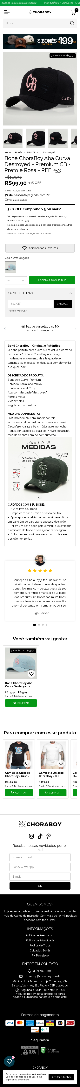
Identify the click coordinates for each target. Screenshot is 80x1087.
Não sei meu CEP (18, 310)
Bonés (18, 152)
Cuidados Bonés (40, 950)
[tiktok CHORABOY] (40, 836)
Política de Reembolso (40, 935)
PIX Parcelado (40, 955)
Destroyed (49, 152)
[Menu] (8, 12)
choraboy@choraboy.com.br (42, 976)
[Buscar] (72, 23)
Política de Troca (40, 945)
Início (8, 152)
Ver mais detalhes (17, 200)
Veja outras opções (17, 257)
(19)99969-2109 (42, 971)
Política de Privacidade (40, 940)
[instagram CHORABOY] (31, 836)
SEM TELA (33, 152)
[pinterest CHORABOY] (48, 836)
